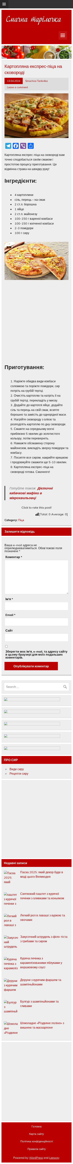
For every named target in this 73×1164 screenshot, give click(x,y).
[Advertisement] (36, 321)
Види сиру (17, 769)
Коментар (13, 556)
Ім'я (9, 599)
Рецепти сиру (19, 773)
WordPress (36, 1158)
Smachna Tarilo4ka (36, 80)
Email (10, 614)
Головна (36, 1126)
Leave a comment (17, 87)
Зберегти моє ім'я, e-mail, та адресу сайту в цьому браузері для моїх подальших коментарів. (36, 654)
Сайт (9, 630)
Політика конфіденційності (36, 1141)
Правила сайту (37, 1149)
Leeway (54, 1158)
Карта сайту (36, 1134)
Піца (21, 520)
